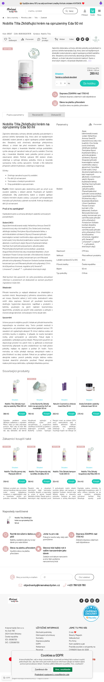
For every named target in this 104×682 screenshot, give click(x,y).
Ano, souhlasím (62, 669)
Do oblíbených (13, 39)
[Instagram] (92, 601)
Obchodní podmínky (44, 632)
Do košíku (89, 83)
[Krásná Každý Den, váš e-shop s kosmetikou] (3, 17)
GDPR (38, 644)
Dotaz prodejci (45, 39)
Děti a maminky (12, 18)
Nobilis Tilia (46, 34)
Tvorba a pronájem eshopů (13, 678)
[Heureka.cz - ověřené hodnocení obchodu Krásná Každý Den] (91, 621)
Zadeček (44, 18)
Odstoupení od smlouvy (45, 635)
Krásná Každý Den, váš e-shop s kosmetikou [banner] (14, 10)
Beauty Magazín (75, 635)
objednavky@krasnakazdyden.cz (42, 585)
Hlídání (62, 39)
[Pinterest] (87, 601)
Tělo (36, 18)
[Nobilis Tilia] (96, 39)
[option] (15, 405)
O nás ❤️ (72, 632)
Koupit (22, 414)
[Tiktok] (97, 601)
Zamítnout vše (41, 669)
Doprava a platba (43, 641)
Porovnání (29, 39)
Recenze (39, 649)
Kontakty (40, 638)
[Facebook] (81, 601)
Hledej (71, 11)
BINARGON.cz (30, 678)
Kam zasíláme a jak (77, 644)
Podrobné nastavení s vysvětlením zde (52, 675)
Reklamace (40, 647)
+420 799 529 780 (76, 585)
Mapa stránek (42, 678)
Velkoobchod (74, 638)
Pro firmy (72, 641)
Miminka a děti (26, 18)
